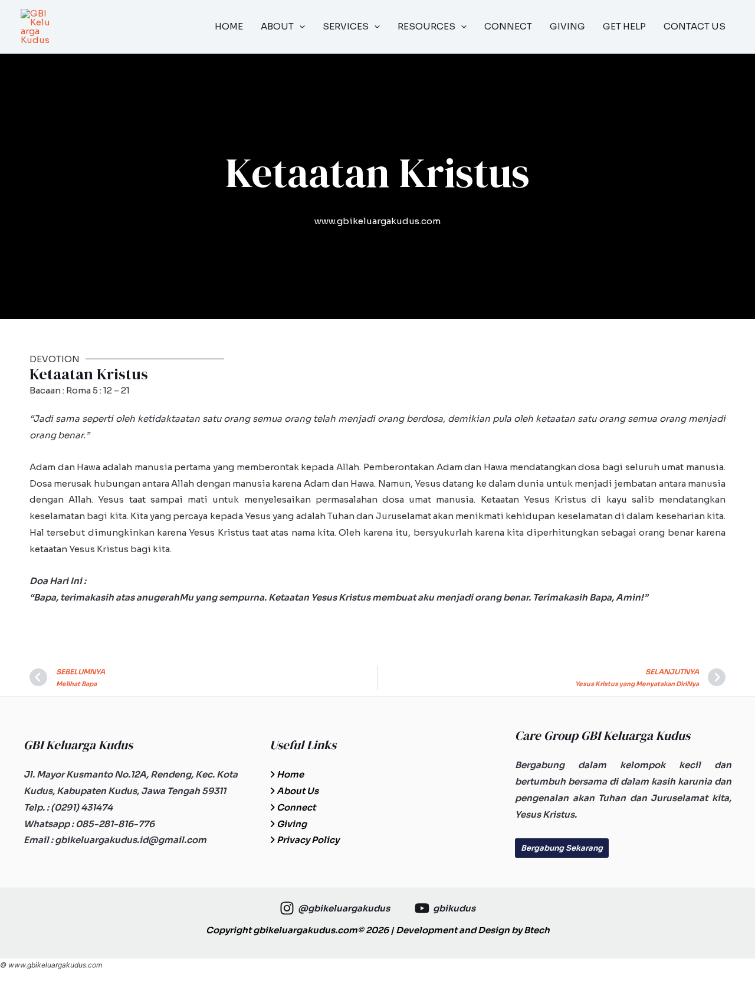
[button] (299, 26)
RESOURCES (426, 26)
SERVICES (346, 26)
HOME (229, 26)
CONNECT (508, 26)
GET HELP (624, 26)
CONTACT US (695, 26)
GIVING (567, 26)
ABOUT (277, 26)
